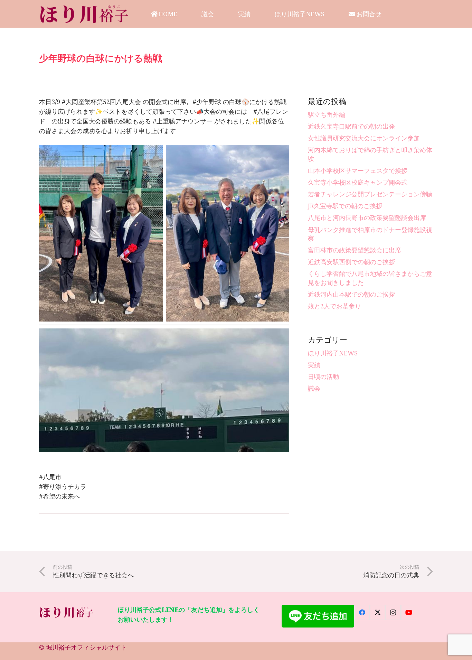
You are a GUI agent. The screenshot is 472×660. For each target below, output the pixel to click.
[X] (377, 612)
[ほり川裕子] (84, 14)
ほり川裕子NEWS (333, 353)
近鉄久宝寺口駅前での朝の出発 (351, 126)
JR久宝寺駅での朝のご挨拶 (345, 206)
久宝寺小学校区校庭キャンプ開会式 (357, 182)
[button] (182, 14)
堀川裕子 (58, 647)
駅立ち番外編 (326, 114)
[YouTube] (408, 612)
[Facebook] (362, 612)
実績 (314, 365)
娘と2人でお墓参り (334, 306)
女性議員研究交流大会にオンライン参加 (364, 138)
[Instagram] (393, 612)
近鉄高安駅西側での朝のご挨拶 (351, 262)
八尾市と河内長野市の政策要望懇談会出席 (367, 217)
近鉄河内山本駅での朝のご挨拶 (351, 294)
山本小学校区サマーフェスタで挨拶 (357, 170)
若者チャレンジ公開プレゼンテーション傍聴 (370, 194)
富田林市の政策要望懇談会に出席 (354, 250)
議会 (314, 388)
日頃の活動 (323, 376)
